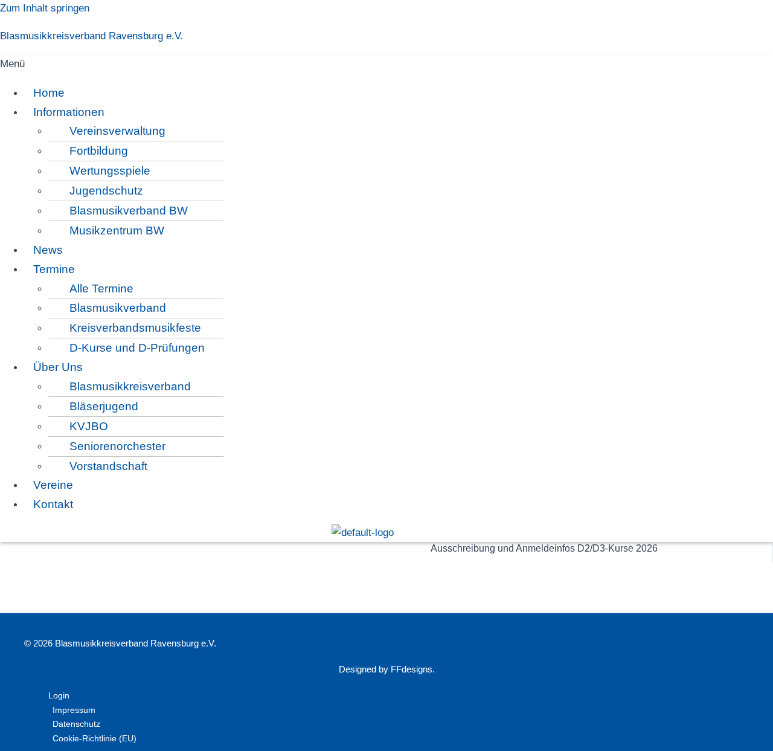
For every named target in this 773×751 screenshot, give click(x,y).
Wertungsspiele (109, 170)
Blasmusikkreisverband (130, 386)
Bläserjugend (103, 406)
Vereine (53, 485)
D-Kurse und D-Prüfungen (137, 347)
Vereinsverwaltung (117, 130)
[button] (362, 64)
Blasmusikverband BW (128, 210)
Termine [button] (54, 269)
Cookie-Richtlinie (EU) (94, 738)
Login (58, 695)
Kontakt (53, 504)
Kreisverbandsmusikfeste (135, 327)
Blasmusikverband (117, 307)
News (48, 249)
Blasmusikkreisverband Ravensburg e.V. (91, 36)
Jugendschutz (106, 190)
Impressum (74, 710)
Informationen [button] (68, 112)
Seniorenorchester (117, 446)
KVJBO (88, 426)
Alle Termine (101, 288)
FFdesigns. (413, 669)
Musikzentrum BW (116, 230)
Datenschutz (76, 724)
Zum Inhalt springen (44, 8)
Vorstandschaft (108, 466)
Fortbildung (98, 150)
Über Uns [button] (58, 367)
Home (49, 92)
